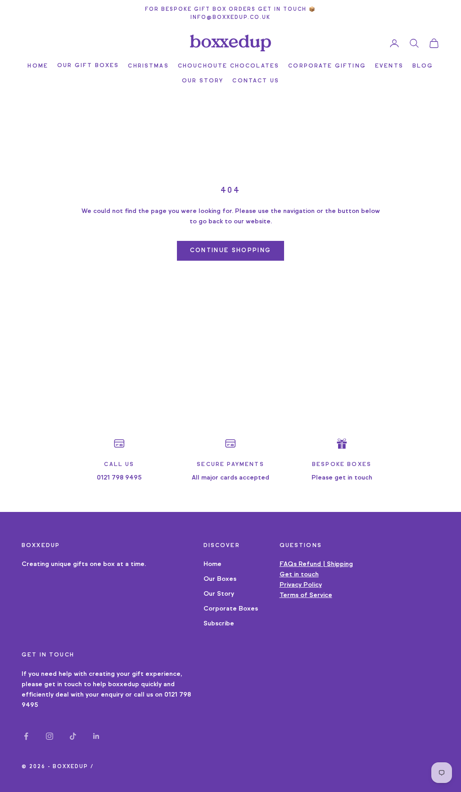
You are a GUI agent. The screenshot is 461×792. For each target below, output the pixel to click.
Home (37, 65)
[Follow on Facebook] (26, 736)
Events (389, 65)
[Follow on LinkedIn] (96, 736)
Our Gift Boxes (88, 65)
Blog (423, 65)
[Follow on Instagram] (49, 736)
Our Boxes (219, 579)
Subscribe (218, 623)
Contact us (255, 80)
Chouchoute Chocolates (228, 65)
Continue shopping (230, 250)
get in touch (63, 684)
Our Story (202, 80)
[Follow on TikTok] (72, 736)
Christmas (148, 65)
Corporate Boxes (230, 608)
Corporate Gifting (327, 65)
